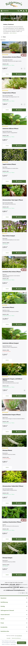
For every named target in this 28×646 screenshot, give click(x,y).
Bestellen (20, 74)
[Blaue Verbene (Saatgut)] (14, 226)
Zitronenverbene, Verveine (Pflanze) (12, 57)
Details (7, 74)
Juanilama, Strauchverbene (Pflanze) (12, 522)
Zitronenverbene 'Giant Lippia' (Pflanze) (13, 200)
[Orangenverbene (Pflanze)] (14, 83)
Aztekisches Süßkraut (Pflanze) (10, 128)
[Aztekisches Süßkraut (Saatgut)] (14, 334)
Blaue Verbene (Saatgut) (9, 235)
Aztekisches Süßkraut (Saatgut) (11, 343)
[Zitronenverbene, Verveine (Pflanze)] (14, 47)
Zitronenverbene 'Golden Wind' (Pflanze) (13, 486)
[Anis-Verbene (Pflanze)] (14, 298)
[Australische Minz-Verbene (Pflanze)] (14, 262)
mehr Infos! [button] (13, 644)
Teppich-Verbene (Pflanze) (9, 164)
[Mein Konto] (23, 10)
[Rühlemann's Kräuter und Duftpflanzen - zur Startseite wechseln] (14, 5)
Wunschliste (21, 10)
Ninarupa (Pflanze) (7, 450)
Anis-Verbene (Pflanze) (8, 307)
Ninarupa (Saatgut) (7, 557)
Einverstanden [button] (21, 642)
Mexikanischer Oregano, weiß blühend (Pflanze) (12, 379)
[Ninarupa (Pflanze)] (14, 441)
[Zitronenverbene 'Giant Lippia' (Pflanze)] (14, 190)
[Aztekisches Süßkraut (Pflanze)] (14, 119)
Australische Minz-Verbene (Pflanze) (12, 271)
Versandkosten (19, 635)
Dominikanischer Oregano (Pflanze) (12, 414)
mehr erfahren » (13, 33)
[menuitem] (4, 10)
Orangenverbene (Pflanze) (9, 93)
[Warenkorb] (26, 10)
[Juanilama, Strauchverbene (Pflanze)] (14, 512)
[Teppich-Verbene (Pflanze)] (14, 155)
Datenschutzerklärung (16, 638)
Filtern (4, 37)
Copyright (8, 638)
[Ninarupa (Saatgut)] (14, 548)
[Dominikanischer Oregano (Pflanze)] (14, 405)
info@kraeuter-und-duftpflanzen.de (15, 590)
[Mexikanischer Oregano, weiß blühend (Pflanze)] (14, 369)
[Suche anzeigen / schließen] (18, 10)
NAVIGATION (6, 10)
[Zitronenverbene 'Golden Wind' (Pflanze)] (14, 477)
